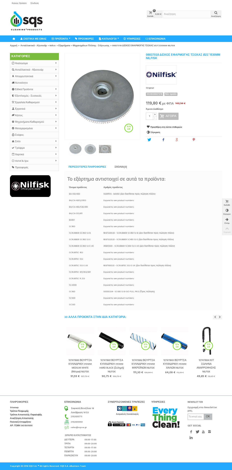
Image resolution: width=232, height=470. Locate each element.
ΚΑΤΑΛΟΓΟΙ (109, 38)
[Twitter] (197, 432)
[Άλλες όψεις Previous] (66, 150)
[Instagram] (209, 432)
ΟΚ (208, 416)
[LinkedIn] (191, 437)
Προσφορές (21, 167)
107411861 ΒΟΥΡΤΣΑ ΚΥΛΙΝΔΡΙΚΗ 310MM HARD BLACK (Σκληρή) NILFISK (112, 366)
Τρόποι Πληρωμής (19, 411)
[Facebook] (191, 432)
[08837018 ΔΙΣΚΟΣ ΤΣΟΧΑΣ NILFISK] (102, 96)
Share (168, 140)
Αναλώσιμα (21, 63)
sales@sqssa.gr (79, 427)
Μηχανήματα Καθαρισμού (29, 122)
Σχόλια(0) (121, 167)
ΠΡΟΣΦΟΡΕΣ (86, 38)
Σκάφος (19, 135)
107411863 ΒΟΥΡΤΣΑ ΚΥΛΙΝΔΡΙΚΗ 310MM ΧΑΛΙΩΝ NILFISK (174, 364)
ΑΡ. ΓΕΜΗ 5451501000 (21, 426)
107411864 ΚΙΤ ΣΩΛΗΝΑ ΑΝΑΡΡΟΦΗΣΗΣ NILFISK (206, 366)
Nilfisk (52, 46)
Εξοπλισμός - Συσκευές (28, 96)
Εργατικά (20, 109)
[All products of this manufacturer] (184, 73)
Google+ (184, 140)
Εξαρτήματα (64, 46)
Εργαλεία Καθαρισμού (27, 102)
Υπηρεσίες (133, 38)
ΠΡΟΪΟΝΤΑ (61, 38)
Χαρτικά (19, 154)
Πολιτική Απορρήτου (20, 422)
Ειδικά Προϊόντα (24, 89)
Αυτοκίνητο (21, 83)
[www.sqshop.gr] (26, 21)
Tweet (155, 140)
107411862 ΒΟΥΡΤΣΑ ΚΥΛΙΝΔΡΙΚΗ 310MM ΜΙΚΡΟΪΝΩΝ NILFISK (143, 364)
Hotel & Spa (21, 161)
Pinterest (201, 140)
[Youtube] (203, 432)
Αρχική (13, 46)
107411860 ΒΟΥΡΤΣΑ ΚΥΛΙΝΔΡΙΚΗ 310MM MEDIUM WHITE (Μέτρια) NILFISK (80, 366)
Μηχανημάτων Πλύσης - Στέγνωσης (91, 46)
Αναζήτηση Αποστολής (22, 418)
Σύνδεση (34, 3)
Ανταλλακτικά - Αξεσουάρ (33, 46)
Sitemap (14, 407)
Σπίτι (17, 141)
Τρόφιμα (20, 148)
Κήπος (19, 115)
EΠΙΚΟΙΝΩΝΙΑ (157, 38)
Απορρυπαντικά (24, 76)
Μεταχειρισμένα (24, 128)
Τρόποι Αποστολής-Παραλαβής (26, 415)
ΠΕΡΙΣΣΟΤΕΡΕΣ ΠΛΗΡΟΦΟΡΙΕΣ (87, 167)
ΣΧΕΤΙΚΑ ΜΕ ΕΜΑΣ (34, 38)
